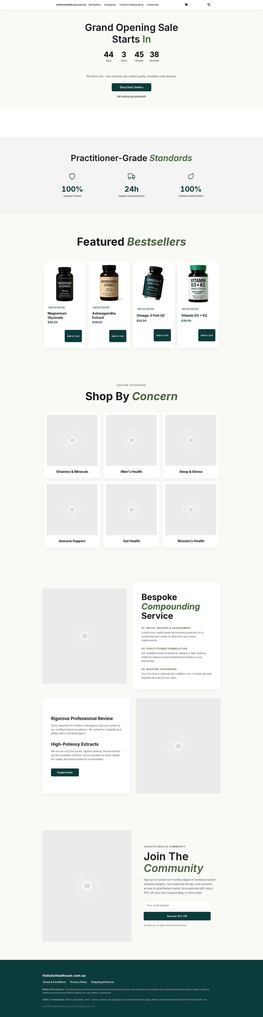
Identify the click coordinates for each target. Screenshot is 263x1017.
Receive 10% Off (177, 916)
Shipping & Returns (102, 981)
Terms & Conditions (54, 981)
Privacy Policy (78, 981)
